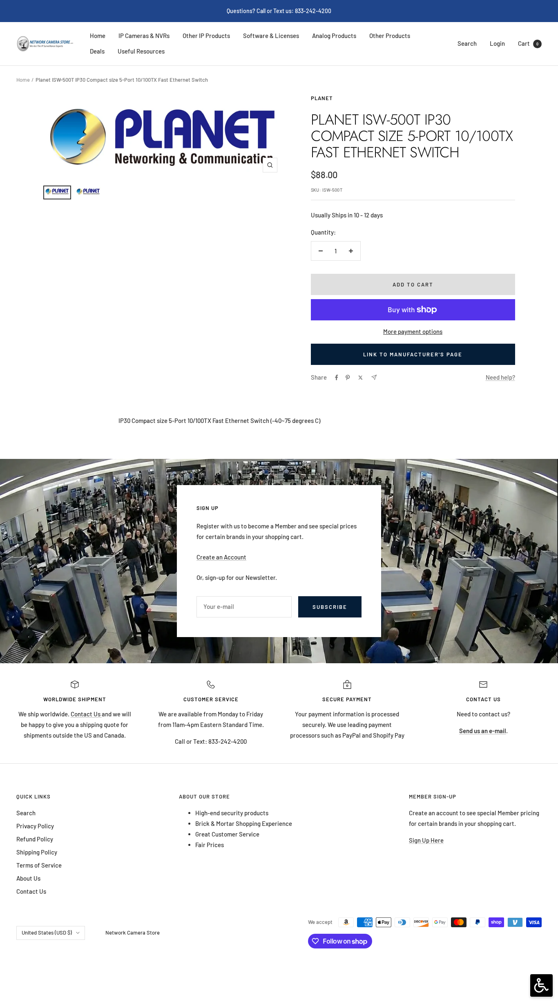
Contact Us (86, 714)
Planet (322, 98)
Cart (528, 43)
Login (497, 43)
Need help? (500, 377)
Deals (97, 51)
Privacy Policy (35, 826)
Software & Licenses (271, 35)
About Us (28, 878)
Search (467, 43)
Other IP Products (206, 35)
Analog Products (334, 35)
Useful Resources (141, 51)
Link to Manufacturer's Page (412, 354)
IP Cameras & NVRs (144, 35)
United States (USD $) (47, 932)
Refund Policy (34, 839)
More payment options (412, 331)
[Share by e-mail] (374, 377)
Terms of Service (39, 865)
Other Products (389, 35)
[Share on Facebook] (336, 377)
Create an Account (221, 557)
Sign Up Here (426, 840)
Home (97, 35)
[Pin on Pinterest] (348, 377)
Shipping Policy (36, 852)
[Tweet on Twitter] (360, 377)
